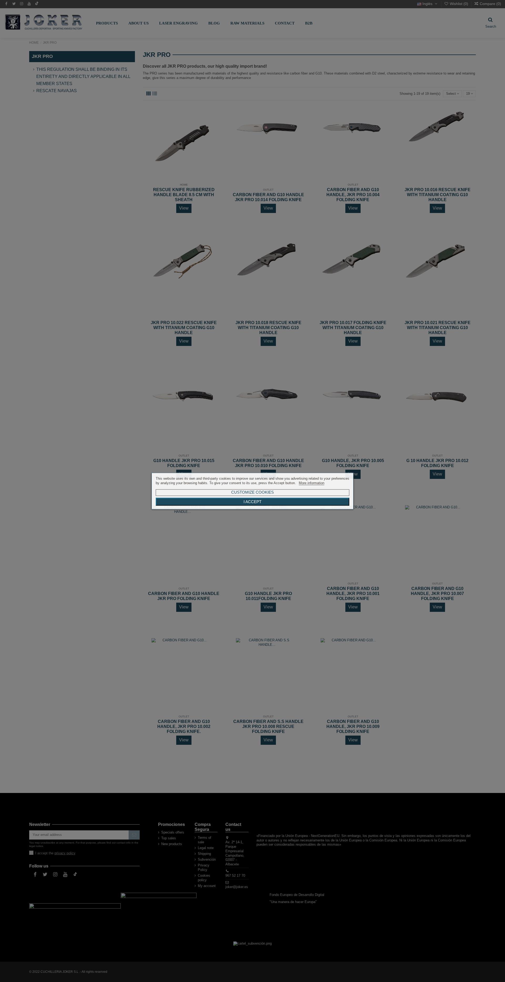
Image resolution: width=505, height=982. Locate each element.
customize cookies (252, 492)
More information (311, 483)
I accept (252, 501)
